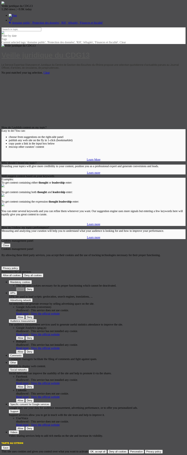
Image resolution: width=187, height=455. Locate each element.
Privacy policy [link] (10, 268)
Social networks (18, 369)
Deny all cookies (33, 275)
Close (6, 245)
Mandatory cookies (20, 282)
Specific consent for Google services (29, 404)
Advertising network (20, 300)
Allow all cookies (12, 275)
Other (13, 362)
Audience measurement (22, 321)
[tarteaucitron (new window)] (12, 444)
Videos (14, 432)
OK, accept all (97, 451)
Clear (46, 72)
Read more (22, 313)
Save (5, 447)
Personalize (136, 451)
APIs (13, 293)
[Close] (2, 242)
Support (14, 411)
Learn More (93, 159)
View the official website (45, 313)
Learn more (93, 172)
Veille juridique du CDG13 (45, 55)
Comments (16, 355)
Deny (29, 289)
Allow (20, 289)
